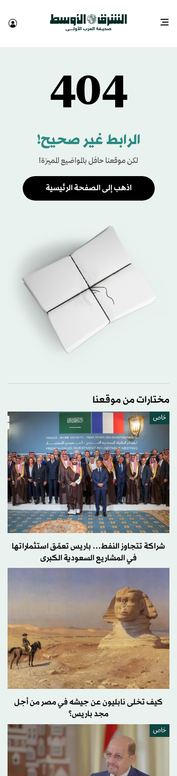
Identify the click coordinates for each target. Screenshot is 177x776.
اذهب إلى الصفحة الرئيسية (89, 179)
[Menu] (168, 19)
